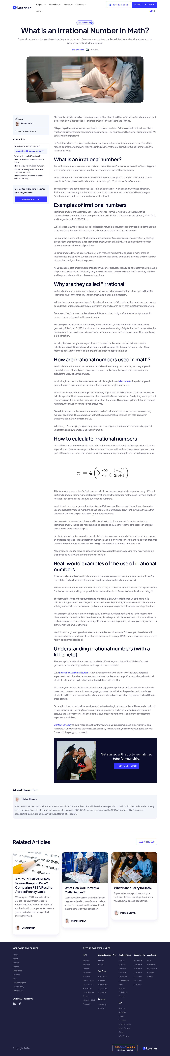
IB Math (85, 996)
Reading (101, 960)
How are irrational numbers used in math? (29, 160)
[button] (40, 4)
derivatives (125, 381)
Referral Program (19, 983)
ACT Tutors (102, 988)
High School (152, 968)
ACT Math (102, 992)
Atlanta (121, 960)
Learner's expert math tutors (73, 672)
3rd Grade (138, 964)
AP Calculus (87, 988)
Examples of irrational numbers (29, 151)
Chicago (122, 972)
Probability (87, 1004)
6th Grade (138, 976)
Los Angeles (124, 980)
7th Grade (138, 980)
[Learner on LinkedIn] (14, 1003)
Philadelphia (123, 992)
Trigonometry (88, 980)
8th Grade (138, 984)
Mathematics (78, 49)
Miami (121, 984)
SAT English (102, 984)
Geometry (87, 972)
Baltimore (122, 968)
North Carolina (124, 1028)
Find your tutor (30, 199)
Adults (150, 976)
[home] (22, 8)
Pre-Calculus (88, 984)
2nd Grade (138, 960)
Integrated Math (89, 1000)
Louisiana (122, 1020)
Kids (149, 960)
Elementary (151, 964)
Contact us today (63, 724)
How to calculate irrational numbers (29, 166)
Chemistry (102, 1004)
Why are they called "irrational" (27, 156)
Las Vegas (123, 976)
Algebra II (86, 964)
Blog (15, 979)
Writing (101, 964)
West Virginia (124, 1036)
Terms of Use (18, 991)
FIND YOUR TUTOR (144, 4)
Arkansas (122, 1012)
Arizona (122, 1008)
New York (122, 988)
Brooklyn (122, 964)
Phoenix (122, 996)
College (150, 972)
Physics (101, 1008)
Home (15, 955)
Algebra (86, 960)
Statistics (86, 976)
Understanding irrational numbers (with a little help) (28, 176)
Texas (121, 1032)
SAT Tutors (102, 976)
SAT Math (101, 980)
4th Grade (138, 968)
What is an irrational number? (26, 146)
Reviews (16, 975)
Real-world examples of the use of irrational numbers (28, 170)
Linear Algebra (88, 992)
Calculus (86, 968)
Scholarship (17, 971)
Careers (16, 963)
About (15, 959)
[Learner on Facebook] (19, 1003)
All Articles (147, 841)
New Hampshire (125, 1024)
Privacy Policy (18, 987)
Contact (16, 967)
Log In (152, 10)
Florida (121, 1016)
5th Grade (138, 972)
